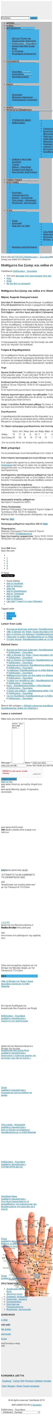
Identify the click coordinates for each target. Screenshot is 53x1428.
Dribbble (39, 1381)
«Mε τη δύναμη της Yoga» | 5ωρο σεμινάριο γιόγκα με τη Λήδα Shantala (17, 984)
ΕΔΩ (12, 519)
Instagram (34, 1386)
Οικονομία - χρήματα (17, 1299)
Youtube (47, 1381)
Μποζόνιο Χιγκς (15, 1294)
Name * (28, 762)
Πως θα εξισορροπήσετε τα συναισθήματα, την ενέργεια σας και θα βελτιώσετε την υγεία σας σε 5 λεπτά (19, 1205)
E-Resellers (36, 1405)
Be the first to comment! (19, 283)
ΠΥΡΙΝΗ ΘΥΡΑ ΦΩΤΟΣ (12, 1167)
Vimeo (19, 1386)
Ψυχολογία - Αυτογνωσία (19, 1309)
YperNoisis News (9, 1196)
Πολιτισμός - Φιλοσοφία (13, 1124)
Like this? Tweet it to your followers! (24, 601)
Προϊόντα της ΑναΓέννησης (14, 1021)
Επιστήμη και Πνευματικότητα (15, 1305)
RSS (22, 1381)
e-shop (4, 1320)
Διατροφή (6, 1334)
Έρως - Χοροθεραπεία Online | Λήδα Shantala (28, 685)
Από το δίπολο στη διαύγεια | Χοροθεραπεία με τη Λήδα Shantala (18, 1131)
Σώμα (4, 1087)
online (9, 618)
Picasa (26, 1386)
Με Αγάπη (6, 1329)
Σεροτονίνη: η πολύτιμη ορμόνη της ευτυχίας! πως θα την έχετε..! (18, 1056)
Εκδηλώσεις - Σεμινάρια (38, 257)
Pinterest (29, 1381)
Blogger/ (11, 1386)
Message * (6, 762)
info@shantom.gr (24, 533)
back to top (6, 781)
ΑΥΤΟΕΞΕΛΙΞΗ (19, 257)
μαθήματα (11, 616)
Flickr (4, 1386)
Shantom (11, 613)
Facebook (6, 1381)
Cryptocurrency (14, 1301)
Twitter (16, 1381)
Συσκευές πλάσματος (17, 1296)
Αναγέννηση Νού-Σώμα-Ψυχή (15, 1050)
